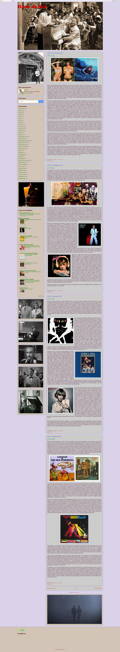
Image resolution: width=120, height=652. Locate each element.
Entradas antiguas (97, 588)
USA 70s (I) (22, 172)
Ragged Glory (23, 227)
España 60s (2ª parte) (24, 140)
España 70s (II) (22, 144)
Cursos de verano (29, 289)
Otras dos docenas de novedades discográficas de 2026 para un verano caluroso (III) (32, 281)
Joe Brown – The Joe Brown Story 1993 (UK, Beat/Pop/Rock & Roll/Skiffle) (30, 214)
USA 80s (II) (22, 178)
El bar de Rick (32, 6)
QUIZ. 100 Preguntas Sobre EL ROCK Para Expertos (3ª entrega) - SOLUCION (33, 246)
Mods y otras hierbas (24, 160)
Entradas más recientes (52, 588)
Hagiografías (22, 154)
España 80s (22, 148)
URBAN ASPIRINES (24, 218)
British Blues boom (23, 136)
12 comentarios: (60, 290)
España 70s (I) (22, 142)
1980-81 (21, 130)
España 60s (22, 138)
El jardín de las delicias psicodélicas (28, 253)
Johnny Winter (28, 228)
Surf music (21, 166)
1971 (20, 118)
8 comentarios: (60, 582)
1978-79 (21, 128)
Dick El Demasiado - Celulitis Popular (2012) (31, 255)
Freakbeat (21, 152)
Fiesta (20, 150)
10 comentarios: (60, 159)
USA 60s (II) (22, 170)
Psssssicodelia (22, 164)
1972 (20, 120)
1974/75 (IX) (50, 299)
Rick (27, 89)
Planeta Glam (22, 162)
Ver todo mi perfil (28, 93)
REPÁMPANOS (23, 288)
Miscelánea (21, 158)
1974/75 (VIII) (51, 439)
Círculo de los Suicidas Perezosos (28, 270)
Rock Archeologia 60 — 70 (26, 212)
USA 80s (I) (22, 176)
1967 (20, 112)
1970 (20, 116)
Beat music (21, 134)
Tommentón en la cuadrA (26, 235)
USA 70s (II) (22, 174)
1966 (20, 110)
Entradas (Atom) (77, 592)
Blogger (63, 649)
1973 (20, 122)
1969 (20, 114)
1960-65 (21, 108)
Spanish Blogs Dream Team (26, 244)
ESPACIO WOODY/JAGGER (27, 279)
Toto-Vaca (22, 261)
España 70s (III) (22, 146)
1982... (20, 132)
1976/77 (21, 126)
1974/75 (51, 160)
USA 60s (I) (22, 168)
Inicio (75, 588)
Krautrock (21, 156)
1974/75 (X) (50, 168)
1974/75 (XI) (50, 56)
